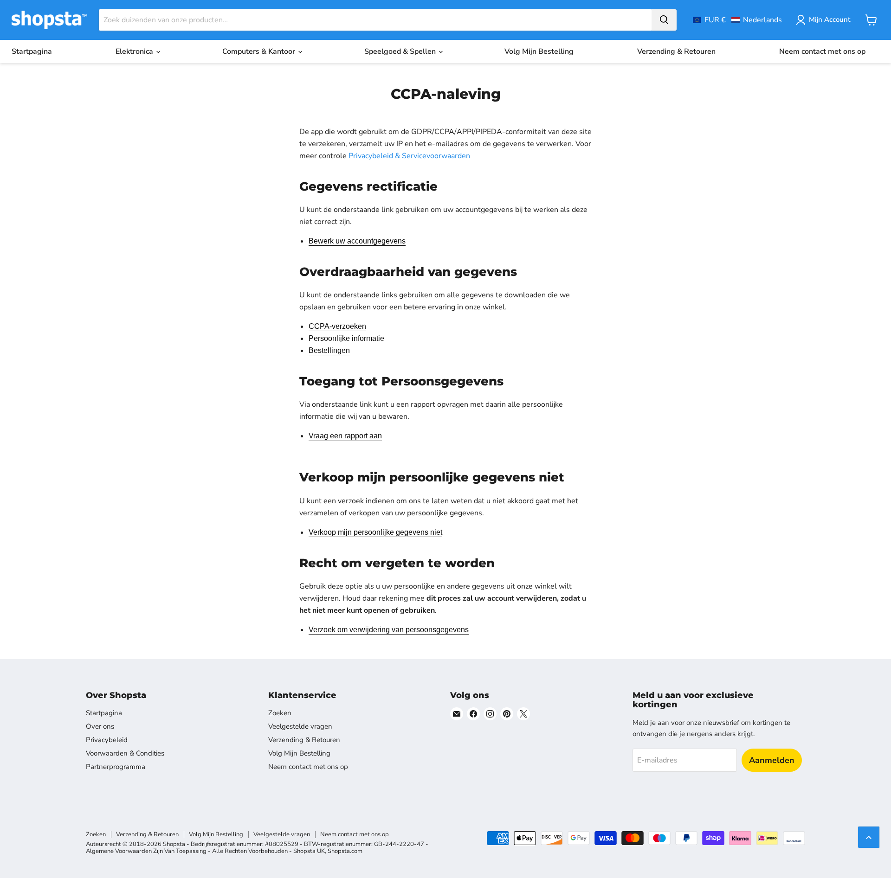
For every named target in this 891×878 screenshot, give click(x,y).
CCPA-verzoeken (337, 326)
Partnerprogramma (115, 766)
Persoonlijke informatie (346, 338)
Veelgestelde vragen (300, 726)
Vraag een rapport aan (345, 436)
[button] (737, 20)
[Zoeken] (664, 20)
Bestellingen (329, 350)
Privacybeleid (107, 739)
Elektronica (135, 51)
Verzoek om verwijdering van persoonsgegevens (389, 630)
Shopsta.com (345, 851)
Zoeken (279, 713)
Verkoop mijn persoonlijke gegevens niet (375, 532)
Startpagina (32, 51)
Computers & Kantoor (259, 51)
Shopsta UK (309, 851)
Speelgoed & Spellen (401, 51)
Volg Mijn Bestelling (539, 51)
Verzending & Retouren (676, 51)
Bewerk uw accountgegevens (357, 241)
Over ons (100, 726)
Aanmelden (771, 760)
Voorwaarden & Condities (125, 753)
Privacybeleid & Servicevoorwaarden (409, 156)
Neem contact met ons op (822, 51)
